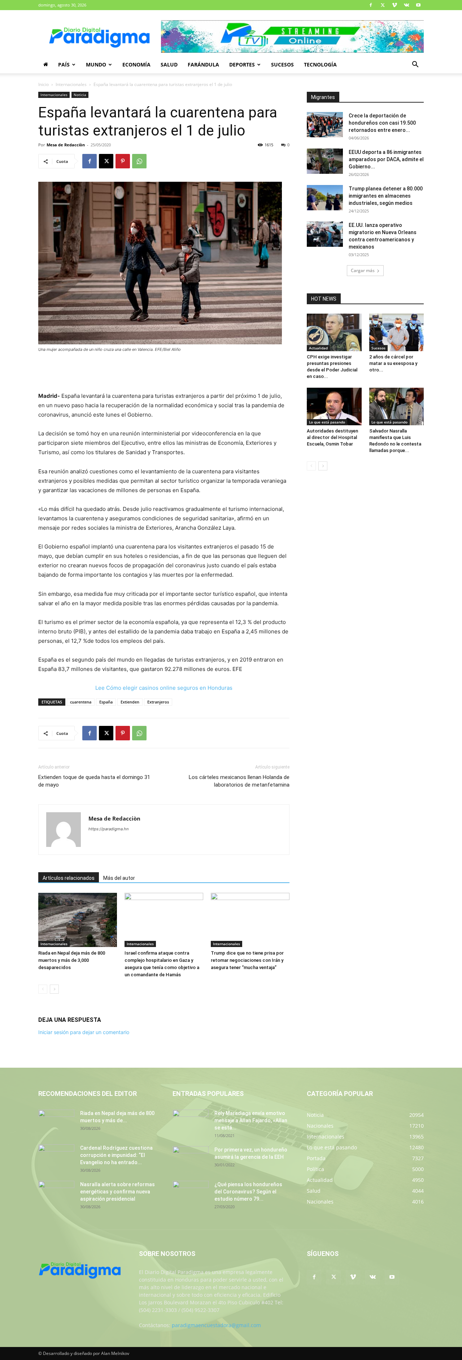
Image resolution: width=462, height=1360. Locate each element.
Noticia (80, 94)
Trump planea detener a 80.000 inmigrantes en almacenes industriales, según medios (386, 196)
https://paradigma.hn (108, 828)
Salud (169, 64)
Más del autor (119, 878)
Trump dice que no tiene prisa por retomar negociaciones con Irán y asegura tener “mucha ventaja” (247, 960)
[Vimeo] (394, 5)
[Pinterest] (123, 161)
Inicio (43, 84)
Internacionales (71, 84)
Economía (136, 64)
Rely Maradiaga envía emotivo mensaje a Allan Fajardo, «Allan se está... (250, 1120)
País (64, 64)
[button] (415, 65)
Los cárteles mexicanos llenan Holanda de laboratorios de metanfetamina (239, 781)
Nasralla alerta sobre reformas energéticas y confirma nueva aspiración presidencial (117, 1192)
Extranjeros (158, 702)
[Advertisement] (163, 373)
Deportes (242, 64)
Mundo (96, 64)
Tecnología (320, 64)
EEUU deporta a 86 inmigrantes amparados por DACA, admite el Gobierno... (386, 159)
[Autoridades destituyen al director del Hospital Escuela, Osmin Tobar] (334, 406)
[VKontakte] (406, 5)
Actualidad (318, 347)
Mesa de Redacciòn (66, 144)
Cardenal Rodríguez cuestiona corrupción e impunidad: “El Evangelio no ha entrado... (116, 1155)
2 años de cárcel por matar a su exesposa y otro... (393, 363)
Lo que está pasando (327, 422)
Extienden (130, 702)
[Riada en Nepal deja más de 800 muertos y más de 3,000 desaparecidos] (77, 920)
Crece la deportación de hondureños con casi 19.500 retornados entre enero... (382, 123)
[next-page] (54, 989)
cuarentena (80, 702)
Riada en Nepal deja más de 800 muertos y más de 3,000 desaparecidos (71, 960)
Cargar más (363, 270)
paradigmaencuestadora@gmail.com (216, 1325)
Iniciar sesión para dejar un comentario (83, 1032)
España (106, 702)
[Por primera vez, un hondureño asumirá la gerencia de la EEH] (191, 1158)
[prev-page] (42, 989)
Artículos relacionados (69, 878)
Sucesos (282, 64)
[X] (382, 5)
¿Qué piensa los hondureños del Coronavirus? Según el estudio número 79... (248, 1192)
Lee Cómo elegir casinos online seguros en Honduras (163, 687)
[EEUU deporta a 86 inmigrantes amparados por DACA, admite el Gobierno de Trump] (325, 161)
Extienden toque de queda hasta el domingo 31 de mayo (94, 781)
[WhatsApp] (139, 161)
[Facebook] (370, 5)
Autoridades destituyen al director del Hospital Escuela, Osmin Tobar (332, 437)
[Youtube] (418, 5)
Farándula (203, 64)
